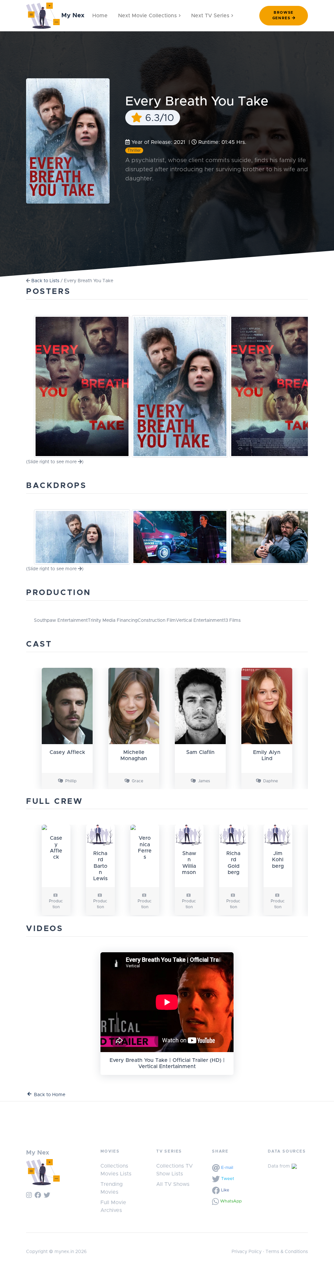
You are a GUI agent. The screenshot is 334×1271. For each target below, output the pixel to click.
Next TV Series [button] (210, 15)
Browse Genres (283, 15)
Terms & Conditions (287, 1251)
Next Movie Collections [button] (147, 15)
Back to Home (49, 1095)
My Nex (72, 15)
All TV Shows (173, 1184)
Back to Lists (45, 281)
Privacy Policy (247, 1251)
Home (100, 15)
